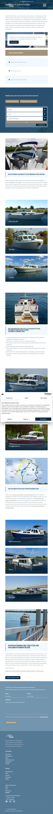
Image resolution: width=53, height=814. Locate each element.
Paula (6, 787)
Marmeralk (8, 777)
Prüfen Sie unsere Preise (13, 677)
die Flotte (11, 182)
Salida (6, 785)
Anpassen (25, 419)
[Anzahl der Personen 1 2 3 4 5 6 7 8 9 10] (26, 119)
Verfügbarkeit (8, 756)
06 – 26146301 (10, 799)
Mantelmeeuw (9, 771)
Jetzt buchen (14, 42)
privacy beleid (44, 717)
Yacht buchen (40, 671)
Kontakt (7, 763)
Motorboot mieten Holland (28, 671)
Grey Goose (8, 790)
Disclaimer (7, 810)
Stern (6, 773)
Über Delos (8, 754)
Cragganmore (12, 785)
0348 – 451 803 (10, 797)
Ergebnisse (42, 125)
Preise (6, 758)
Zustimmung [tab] (9, 398)
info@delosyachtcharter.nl (27, 1)
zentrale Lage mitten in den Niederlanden (23, 495)
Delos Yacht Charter (12, 809)
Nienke (7, 779)
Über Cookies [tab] (44, 398)
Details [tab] (26, 398)
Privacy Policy (12, 810)
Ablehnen (9, 419)
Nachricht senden (11, 722)
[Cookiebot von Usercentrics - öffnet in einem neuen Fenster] (45, 394)
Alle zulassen (43, 419)
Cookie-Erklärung (19, 810)
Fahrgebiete (8, 761)
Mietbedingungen (9, 759)
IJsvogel (7, 775)
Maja (6, 789)
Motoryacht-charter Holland (12, 671)
